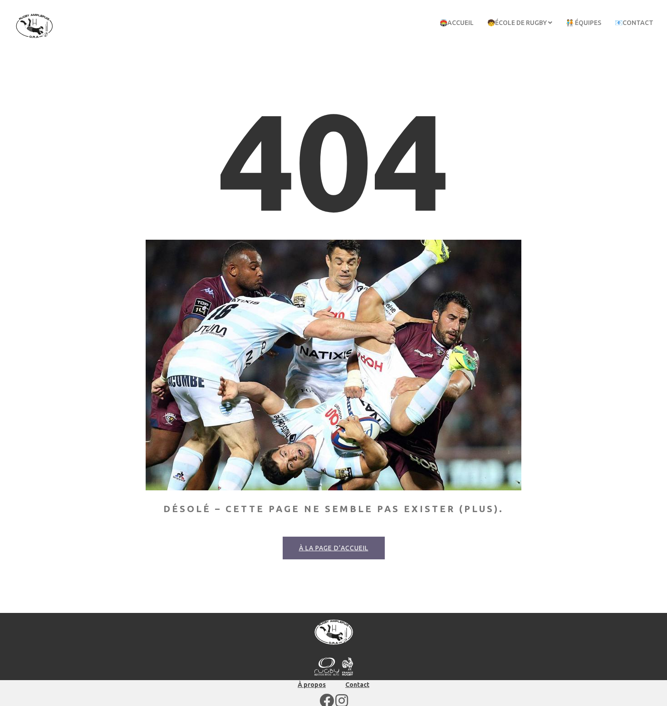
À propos (312, 684)
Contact (357, 684)
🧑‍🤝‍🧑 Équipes (583, 22)
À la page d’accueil (333, 548)
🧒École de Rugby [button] (517, 22)
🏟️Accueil (457, 22)
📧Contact (634, 22)
